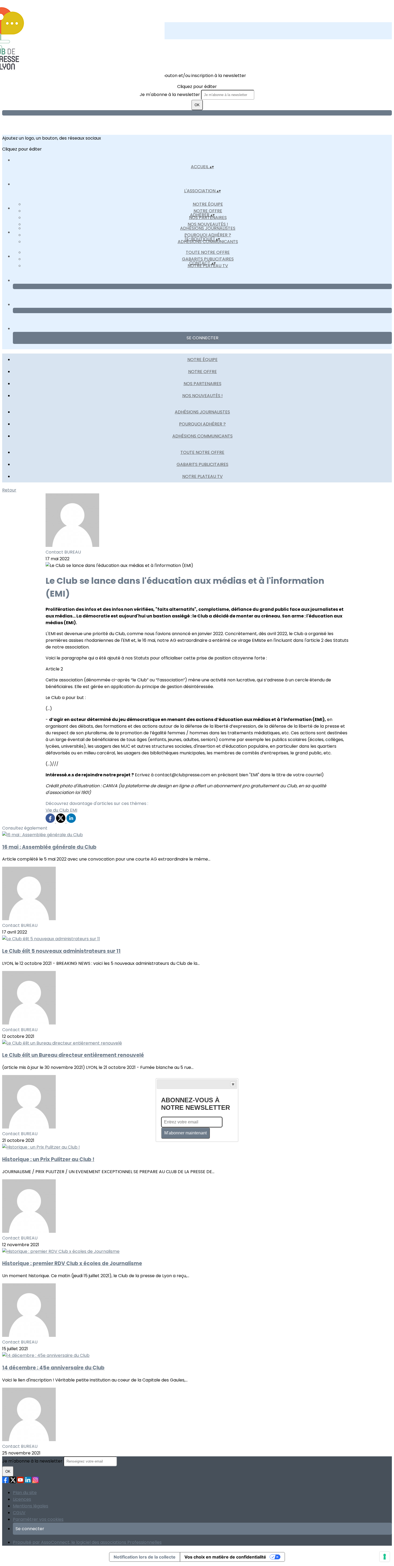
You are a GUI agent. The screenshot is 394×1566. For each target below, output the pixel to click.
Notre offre (208, 211)
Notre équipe (208, 204)
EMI (73, 810)
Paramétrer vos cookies (38, 1519)
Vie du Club (58, 810)
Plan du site (25, 1493)
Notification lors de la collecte (145, 1557)
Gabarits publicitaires (208, 259)
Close (233, 1084)
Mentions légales (30, 1506)
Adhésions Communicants (202, 436)
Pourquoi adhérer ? (207, 235)
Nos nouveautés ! (208, 224)
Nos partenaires (202, 384)
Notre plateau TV (202, 476)
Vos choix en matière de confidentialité (225, 1557)
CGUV (19, 1513)
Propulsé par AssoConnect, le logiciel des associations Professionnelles (87, 1542)
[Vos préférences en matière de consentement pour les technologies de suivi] (385, 1557)
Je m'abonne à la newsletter (170, 94)
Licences (22, 1499)
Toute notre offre (208, 252)
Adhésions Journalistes (207, 228)
